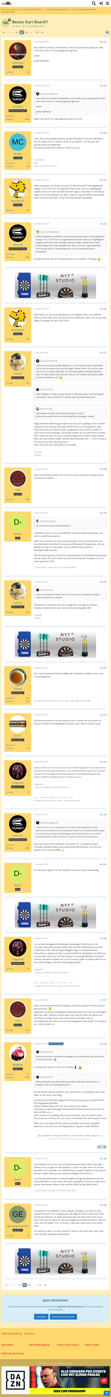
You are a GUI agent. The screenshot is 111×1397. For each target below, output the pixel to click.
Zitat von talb (46, 408)
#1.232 (103, 714)
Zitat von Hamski (48, 521)
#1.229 (103, 513)
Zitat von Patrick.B (48, 360)
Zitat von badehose (49, 93)
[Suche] (94, 3)
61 (17, 32)
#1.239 (103, 1158)
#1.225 (103, 223)
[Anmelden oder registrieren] (100, 3)
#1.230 (103, 581)
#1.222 (103, 85)
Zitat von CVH (46, 389)
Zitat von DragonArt (49, 822)
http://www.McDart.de (44, 165)
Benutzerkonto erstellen (63, 1316)
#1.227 (103, 352)
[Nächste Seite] (42, 32)
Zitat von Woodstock (49, 231)
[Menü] (107, 3)
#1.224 (103, 179)
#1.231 (103, 667)
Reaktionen (10, 116)
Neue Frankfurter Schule (81, 1139)
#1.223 (103, 132)
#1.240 (103, 1205)
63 (26, 32)
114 (36, 32)
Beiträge (9, 72)
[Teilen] (107, 32)
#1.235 (103, 864)
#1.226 (103, 308)
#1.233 (103, 761)
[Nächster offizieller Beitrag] (104, 1147)
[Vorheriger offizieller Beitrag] (99, 1147)
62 (22, 32)
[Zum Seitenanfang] (107, 1393)
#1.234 (103, 814)
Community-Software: (55, 1363)
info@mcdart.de (72, 147)
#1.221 (103, 41)
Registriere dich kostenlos (69, 1306)
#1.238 (103, 1043)
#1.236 (103, 938)
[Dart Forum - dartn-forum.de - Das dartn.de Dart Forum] (7, 3)
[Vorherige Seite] (3, 32)
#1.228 (103, 469)
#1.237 (103, 999)
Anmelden (41, 1316)
